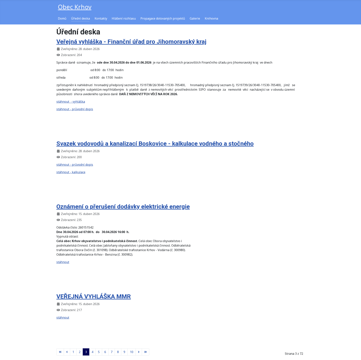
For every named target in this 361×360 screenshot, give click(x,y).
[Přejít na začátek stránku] (60, 351)
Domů (62, 18)
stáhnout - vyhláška (70, 101)
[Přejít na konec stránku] (145, 351)
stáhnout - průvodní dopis (74, 109)
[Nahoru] (354, 353)
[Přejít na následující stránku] (139, 351)
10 (131, 352)
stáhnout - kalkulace (70, 172)
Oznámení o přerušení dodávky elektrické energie (123, 206)
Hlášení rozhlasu (124, 18)
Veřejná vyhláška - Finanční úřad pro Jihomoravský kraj (131, 41)
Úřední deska (80, 18)
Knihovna (211, 18)
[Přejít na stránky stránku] (67, 351)
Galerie (195, 18)
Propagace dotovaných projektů (162, 18)
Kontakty (101, 18)
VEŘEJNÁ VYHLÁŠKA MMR (93, 296)
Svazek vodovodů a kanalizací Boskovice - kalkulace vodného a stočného (155, 143)
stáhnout (62, 262)
